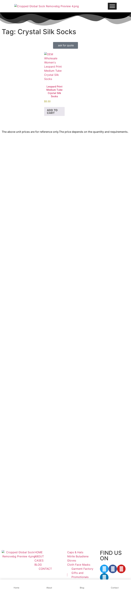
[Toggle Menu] (112, 6)
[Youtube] (121, 569)
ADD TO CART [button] (52, 111)
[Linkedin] (104, 577)
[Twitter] (104, 569)
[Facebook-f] (112, 569)
